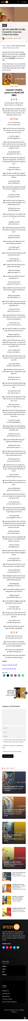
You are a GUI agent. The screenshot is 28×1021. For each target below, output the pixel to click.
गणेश (23, 66)
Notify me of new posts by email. (12, 751)
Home (3, 46)
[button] (18, 2)
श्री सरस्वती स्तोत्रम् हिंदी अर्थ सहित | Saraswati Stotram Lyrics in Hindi (14, 788)
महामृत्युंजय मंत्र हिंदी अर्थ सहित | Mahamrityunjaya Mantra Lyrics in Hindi (13, 864)
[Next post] (26, 693)
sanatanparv (10, 38)
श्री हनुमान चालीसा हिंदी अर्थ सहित (9, 665)
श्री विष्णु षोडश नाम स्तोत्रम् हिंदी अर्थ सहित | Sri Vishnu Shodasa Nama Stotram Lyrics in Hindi (19, 887)
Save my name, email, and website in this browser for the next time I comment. (15, 740)
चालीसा (4, 25)
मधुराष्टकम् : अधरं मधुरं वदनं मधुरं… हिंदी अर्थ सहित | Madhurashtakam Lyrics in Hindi (18, 899)
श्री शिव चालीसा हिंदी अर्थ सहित (9, 669)
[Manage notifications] (25, 1018)
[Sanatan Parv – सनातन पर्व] (4, 2)
